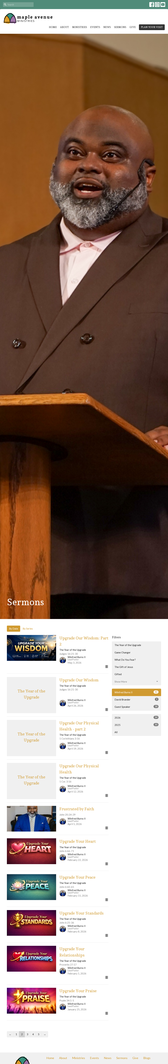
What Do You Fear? (125, 659)
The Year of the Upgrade (128, 645)
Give (132, 27)
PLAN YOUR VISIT (152, 27)
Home (53, 27)
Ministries (79, 27)
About (64, 27)
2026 (136, 717)
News (107, 27)
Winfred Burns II (136, 692)
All (116, 732)
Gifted (118, 674)
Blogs (146, 1058)
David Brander (136, 699)
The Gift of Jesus (124, 666)
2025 (136, 724)
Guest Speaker (136, 706)
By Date (13, 628)
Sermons (120, 27)
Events (95, 27)
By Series (28, 628)
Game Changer (123, 652)
